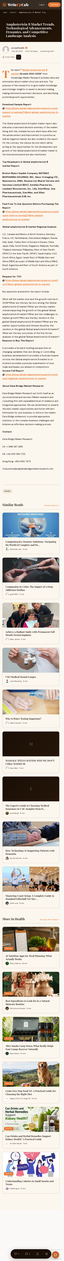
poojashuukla (17, 47)
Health (13, 13)
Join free (54, 4)
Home (5, 13)
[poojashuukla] (5, 49)
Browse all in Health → (49, 919)
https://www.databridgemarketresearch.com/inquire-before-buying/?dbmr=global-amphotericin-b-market (30, 215)
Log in (42, 4)
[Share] (46, 1254)
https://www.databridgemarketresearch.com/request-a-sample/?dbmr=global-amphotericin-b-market (30, 112)
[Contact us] (55, 1254)
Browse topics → (52, 505)
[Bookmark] (37, 1254)
